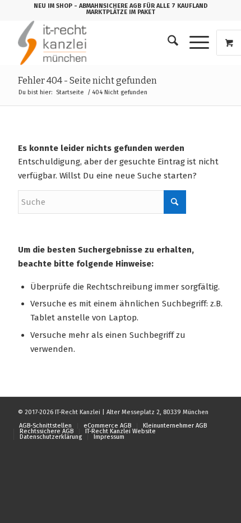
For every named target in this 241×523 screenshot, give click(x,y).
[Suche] (167, 42)
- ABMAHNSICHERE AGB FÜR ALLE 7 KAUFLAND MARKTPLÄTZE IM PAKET (141, 9)
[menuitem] (167, 42)
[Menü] (193, 42)
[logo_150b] (100, 42)
